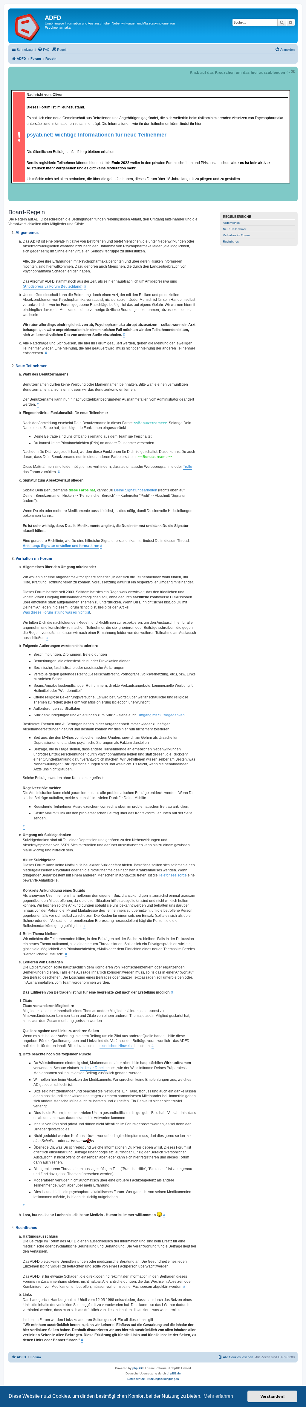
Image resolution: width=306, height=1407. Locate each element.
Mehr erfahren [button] (218, 1396)
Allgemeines (231, 222)
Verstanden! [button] (272, 1396)
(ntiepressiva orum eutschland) (52, 286)
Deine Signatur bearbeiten (135, 490)
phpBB (137, 1368)
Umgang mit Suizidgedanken (161, 715)
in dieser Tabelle (93, 1068)
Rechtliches (231, 241)
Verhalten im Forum (236, 235)
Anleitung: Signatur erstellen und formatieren (61, 546)
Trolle (187, 467)
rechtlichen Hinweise (117, 1046)
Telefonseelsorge (173, 875)
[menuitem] (44, 49)
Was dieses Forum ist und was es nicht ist (56, 612)
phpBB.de (174, 1373)
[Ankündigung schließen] (293, 71)
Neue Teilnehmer (234, 229)
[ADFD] (27, 26)
